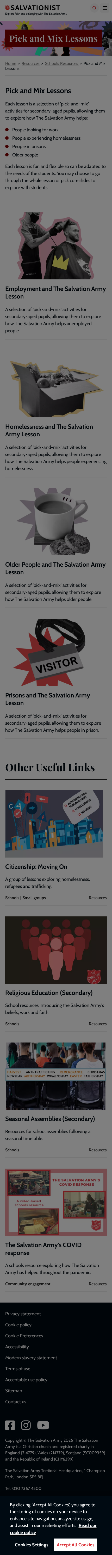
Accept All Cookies (75, 1544)
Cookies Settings (31, 1544)
